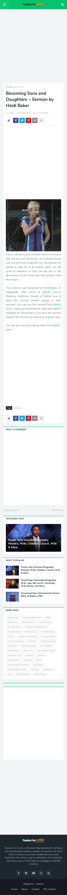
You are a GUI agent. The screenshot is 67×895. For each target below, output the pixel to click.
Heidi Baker (50, 288)
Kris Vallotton (45, 646)
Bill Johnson (12, 622)
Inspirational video (48, 641)
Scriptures (29, 655)
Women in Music (22, 674)
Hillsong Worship (48, 636)
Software (28, 660)
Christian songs (14, 632)
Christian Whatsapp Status (36, 627)
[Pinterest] (28, 120)
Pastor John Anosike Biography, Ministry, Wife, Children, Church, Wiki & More (32, 543)
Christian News (45, 622)
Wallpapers (47, 669)
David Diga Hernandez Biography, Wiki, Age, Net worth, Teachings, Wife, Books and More (38, 583)
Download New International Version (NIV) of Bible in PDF (40, 595)
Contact (36, 889)
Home (9, 86)
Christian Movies (28, 622)
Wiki (10, 674)
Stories (39, 660)
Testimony (34, 669)
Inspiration (32, 641)
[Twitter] (22, 120)
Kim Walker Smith (28, 646)
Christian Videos (14, 627)
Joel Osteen (12, 646)
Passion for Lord (14, 655)
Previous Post (12, 510)
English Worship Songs (28, 636)
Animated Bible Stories (32, 617)
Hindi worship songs (16, 641)
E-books (11, 636)
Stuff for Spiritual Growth (18, 665)
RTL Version (49, 889)
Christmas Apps (30, 632)
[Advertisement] (33, 46)
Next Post (57, 510)
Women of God (40, 674)
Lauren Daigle (13, 650)
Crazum (40, 883)
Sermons (18, 86)
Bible (48, 617)
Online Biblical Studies (46, 650)
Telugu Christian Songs (17, 669)
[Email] (35, 120)
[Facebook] (16, 120)
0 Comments (41, 112)
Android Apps (13, 617)
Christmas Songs (47, 632)
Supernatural (38, 665)
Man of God (28, 650)
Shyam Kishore (14, 660)
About (24, 889)
